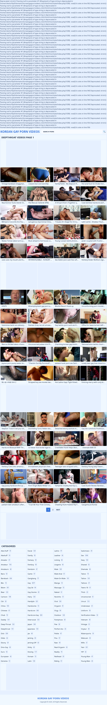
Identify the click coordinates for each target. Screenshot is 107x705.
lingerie (58, 564)
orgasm (59, 606)
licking (58, 560)
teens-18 (86, 587)
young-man (87, 656)
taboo (85, 574)
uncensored (87, 597)
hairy (31, 597)
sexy (84, 560)
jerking (32, 638)
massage (59, 587)
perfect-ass (60, 629)
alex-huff (6, 551)
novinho (59, 597)
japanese (33, 629)
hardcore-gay (35, 615)
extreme (5, 661)
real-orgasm (60, 647)
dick (4, 633)
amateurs (6, 569)
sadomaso (86, 551)
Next (58, 510)
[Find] (104, 131)
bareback (6, 578)
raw (57, 643)
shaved (85, 564)
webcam (86, 638)
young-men (87, 661)
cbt (3, 601)
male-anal (59, 574)
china (5, 606)
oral (57, 601)
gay (31, 583)
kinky (31, 647)
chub (4, 615)
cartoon (6, 597)
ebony (5, 643)
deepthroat (7, 629)
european (6, 656)
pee (57, 624)
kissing (32, 652)
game (31, 574)
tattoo (85, 578)
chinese (5, 610)
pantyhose (59, 620)
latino (58, 551)
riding (58, 661)
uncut (85, 601)
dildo (4, 638)
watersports (87, 633)
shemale (86, 569)
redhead (59, 656)
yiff (83, 652)
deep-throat (7, 624)
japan (32, 624)
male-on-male (61, 578)
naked (58, 592)
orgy (57, 610)
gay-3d (32, 587)
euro (4, 652)
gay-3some (33, 592)
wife (84, 643)
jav (30, 633)
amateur (6, 564)
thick (84, 592)
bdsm (5, 587)
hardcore (33, 610)
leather (58, 555)
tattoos (85, 583)
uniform (85, 610)
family (31, 555)
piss (57, 638)
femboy (32, 564)
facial (32, 551)
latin (31, 661)
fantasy (32, 560)
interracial (33, 620)
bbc (4, 583)
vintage (85, 624)
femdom (32, 569)
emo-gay (6, 647)
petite (58, 633)
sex (84, 555)
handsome (33, 606)
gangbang (33, 578)
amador (5, 560)
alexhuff (5, 555)
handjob (33, 601)
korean (32, 656)
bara (4, 574)
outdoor (59, 615)
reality (58, 652)
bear (4, 592)
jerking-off (33, 643)
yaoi (84, 647)
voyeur (85, 629)
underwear (87, 606)
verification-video (89, 615)
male (58, 569)
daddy (5, 620)
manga (58, 583)
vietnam (85, 620)
